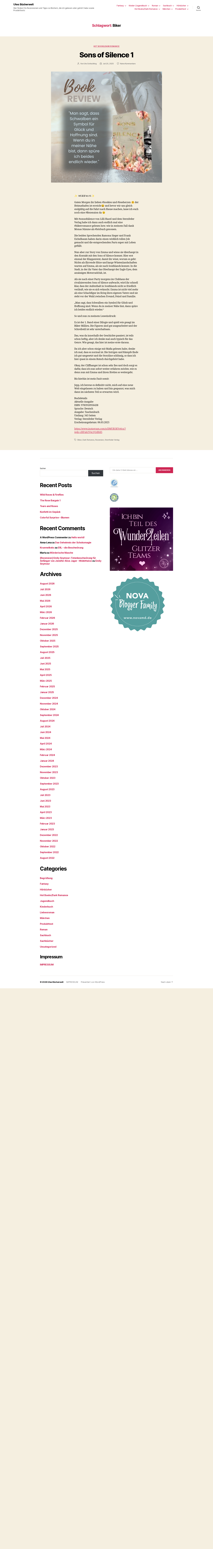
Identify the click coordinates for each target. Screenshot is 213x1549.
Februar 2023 (47, 823)
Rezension (99, 440)
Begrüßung (46, 878)
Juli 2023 (45, 795)
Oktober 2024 (47, 709)
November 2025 (49, 635)
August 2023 (47, 789)
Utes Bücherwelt (23, 4)
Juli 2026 (45, 589)
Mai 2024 (45, 738)
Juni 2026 (45, 595)
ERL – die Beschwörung (70, 547)
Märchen (166, 9)
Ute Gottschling (90, 63)
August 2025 (47, 652)
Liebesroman (47, 912)
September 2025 (49, 646)
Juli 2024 (45, 726)
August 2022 (47, 858)
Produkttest (180, 9)
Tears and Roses (49, 506)
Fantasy (120, 5)
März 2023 (46, 818)
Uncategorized (48, 946)
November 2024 (49, 703)
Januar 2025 (47, 692)
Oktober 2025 (47, 640)
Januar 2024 (47, 760)
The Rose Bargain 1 (50, 500)
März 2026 (46, 612)
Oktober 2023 (47, 778)
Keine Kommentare (128, 63)
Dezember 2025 (49, 629)
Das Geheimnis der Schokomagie (73, 542)
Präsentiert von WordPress (93, 982)
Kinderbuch (46, 906)
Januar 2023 (47, 829)
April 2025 (46, 675)
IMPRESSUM (47, 964)
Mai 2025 (45, 669)
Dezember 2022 (49, 835)
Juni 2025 (45, 663)
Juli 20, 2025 (108, 63)
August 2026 (47, 583)
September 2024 (49, 715)
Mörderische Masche (61, 552)
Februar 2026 (47, 618)
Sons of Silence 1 (106, 54)
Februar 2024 (47, 755)
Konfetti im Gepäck (50, 512)
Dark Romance (88, 440)
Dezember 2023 (49, 766)
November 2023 (49, 772)
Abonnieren (164, 470)
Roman (155, 5)
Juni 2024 (45, 732)
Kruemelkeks (47, 547)
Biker (79, 440)
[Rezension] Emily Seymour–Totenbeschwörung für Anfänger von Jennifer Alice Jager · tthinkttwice (68, 559)
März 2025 (46, 680)
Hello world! (78, 537)
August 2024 (47, 720)
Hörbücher (181, 5)
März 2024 (46, 749)
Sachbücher (46, 941)
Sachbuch (167, 5)
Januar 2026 (47, 623)
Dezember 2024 (49, 698)
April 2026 (46, 606)
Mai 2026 (45, 600)
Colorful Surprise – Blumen (54, 517)
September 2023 (49, 783)
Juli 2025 (45, 658)
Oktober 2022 (47, 846)
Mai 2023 (45, 806)
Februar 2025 (47, 686)
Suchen (43, 468)
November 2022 (49, 840)
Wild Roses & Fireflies (52, 494)
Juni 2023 (45, 800)
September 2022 (49, 852)
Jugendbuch (47, 901)
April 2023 (46, 812)
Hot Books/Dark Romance (146, 9)
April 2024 (46, 743)
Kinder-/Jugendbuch (138, 5)
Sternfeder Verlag (112, 440)
